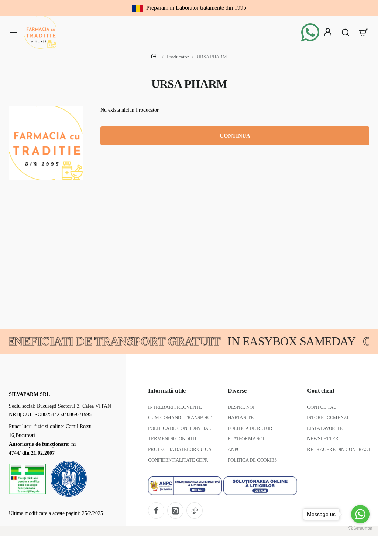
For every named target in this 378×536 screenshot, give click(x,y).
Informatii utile (167, 390)
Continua (235, 136)
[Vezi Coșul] (363, 32)
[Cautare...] (345, 32)
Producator (178, 57)
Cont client (320, 390)
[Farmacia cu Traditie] (13, 32)
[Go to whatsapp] (360, 514)
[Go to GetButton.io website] (360, 528)
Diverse (237, 390)
